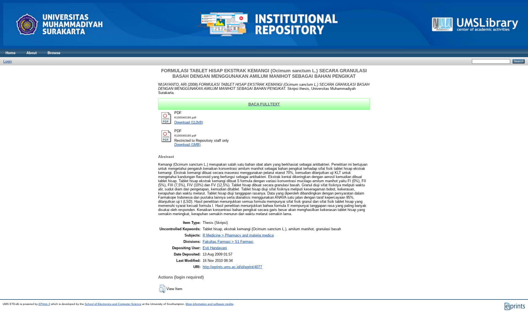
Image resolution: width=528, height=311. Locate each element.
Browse (54, 53)
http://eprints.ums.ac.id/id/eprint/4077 (232, 267)
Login (7, 61)
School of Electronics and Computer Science (113, 304)
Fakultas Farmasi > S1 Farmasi (228, 242)
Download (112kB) (188, 122)
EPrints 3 (44, 304)
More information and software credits (209, 304)
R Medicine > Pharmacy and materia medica (238, 235)
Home (10, 53)
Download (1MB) (187, 145)
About (31, 53)
